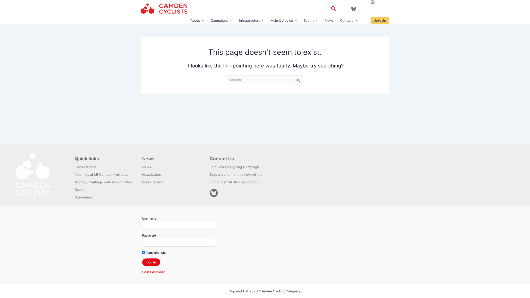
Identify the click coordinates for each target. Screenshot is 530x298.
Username (149, 218)
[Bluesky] (353, 8)
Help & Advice (282, 20)
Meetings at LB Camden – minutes (101, 174)
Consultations (85, 167)
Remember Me (155, 252)
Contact (346, 20)
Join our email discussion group (235, 182)
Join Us (380, 20)
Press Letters (152, 182)
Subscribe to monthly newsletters (236, 174)
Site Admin (83, 197)
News (329, 20)
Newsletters (151, 174)
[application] (202, 20)
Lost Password (153, 272)
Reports (81, 189)
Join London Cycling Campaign (234, 167)
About (195, 20)
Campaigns (219, 20)
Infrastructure (249, 20)
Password (149, 235)
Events (309, 20)
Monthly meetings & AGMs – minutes (103, 182)
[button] (333, 8)
